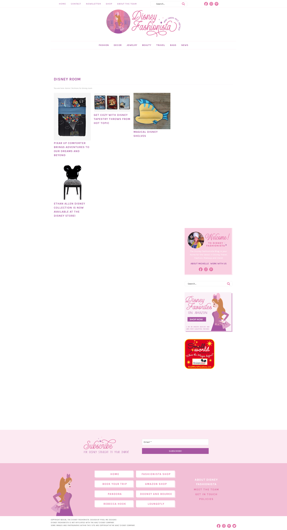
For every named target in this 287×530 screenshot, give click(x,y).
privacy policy (148, 290)
